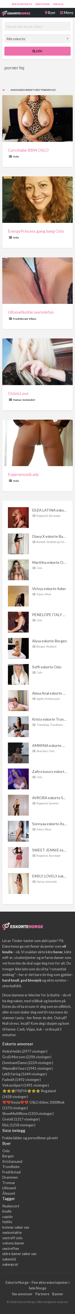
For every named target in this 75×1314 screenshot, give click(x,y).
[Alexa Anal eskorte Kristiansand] (18, 700)
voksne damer (13, 1243)
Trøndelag (42, 724)
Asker (39, 594)
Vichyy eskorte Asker (49, 588)
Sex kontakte (22, 4)
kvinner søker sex (15, 1227)
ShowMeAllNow (15, 1113)
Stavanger (55, 515)
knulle (6, 1211)
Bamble (40, 542)
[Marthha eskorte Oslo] (18, 569)
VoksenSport (12, 1085)
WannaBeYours (14, 1068)
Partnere (42, 1294)
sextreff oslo (12, 1238)
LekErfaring (11, 1074)
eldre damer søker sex (19, 1253)
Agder (40, 698)
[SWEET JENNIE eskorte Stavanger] (18, 857)
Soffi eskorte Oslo (46, 667)
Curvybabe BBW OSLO (28, 150)
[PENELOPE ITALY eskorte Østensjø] (18, 621)
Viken (32, 318)
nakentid (9, 1259)
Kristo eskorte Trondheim (53, 719)
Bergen (40, 646)
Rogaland (42, 515)
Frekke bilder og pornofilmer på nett (30, 1138)
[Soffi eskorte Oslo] (18, 674)
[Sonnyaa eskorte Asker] (18, 831)
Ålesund (8, 1193)
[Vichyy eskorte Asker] (18, 595)
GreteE (8, 1119)
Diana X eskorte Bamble (51, 536)
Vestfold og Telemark (58, 542)
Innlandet (28, 399)
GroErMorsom (13, 1057)
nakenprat (10, 1264)
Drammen (10, 1177)
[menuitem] (22, 4)
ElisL (5, 1125)
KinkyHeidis (11, 1051)
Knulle (58, 4)
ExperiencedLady (23, 474)
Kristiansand (52, 698)
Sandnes (54, 803)
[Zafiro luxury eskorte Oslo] (18, 778)
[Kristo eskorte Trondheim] (18, 726)
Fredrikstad (20, 318)
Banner (57, 1294)
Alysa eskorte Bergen (49, 641)
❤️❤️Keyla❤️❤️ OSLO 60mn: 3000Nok (33, 1102)
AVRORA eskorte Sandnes (53, 797)
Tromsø (8, 1182)
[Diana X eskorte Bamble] (18, 543)
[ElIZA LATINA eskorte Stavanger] (18, 517)
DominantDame (14, 1063)
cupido (7, 1216)
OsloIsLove (18, 393)
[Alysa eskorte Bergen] (18, 648)
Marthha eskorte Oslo (50, 562)
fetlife (7, 1222)
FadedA (8, 1079)
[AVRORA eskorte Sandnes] (18, 804)
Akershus (42, 751)
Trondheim (56, 724)
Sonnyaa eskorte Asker (50, 823)
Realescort (10, 1206)
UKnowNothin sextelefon (31, 312)
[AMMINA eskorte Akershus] (18, 752)
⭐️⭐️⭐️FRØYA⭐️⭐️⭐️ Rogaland (29, 1091)
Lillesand (9, 1188)
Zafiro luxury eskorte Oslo (53, 771)
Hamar (17, 399)
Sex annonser (22, 1294)
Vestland (51, 646)
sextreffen (10, 1248)
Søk (38, 51)
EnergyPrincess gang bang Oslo (36, 231)
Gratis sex (42, 4)
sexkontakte (12, 1232)
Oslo (16, 156)
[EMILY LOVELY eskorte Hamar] (18, 883)
